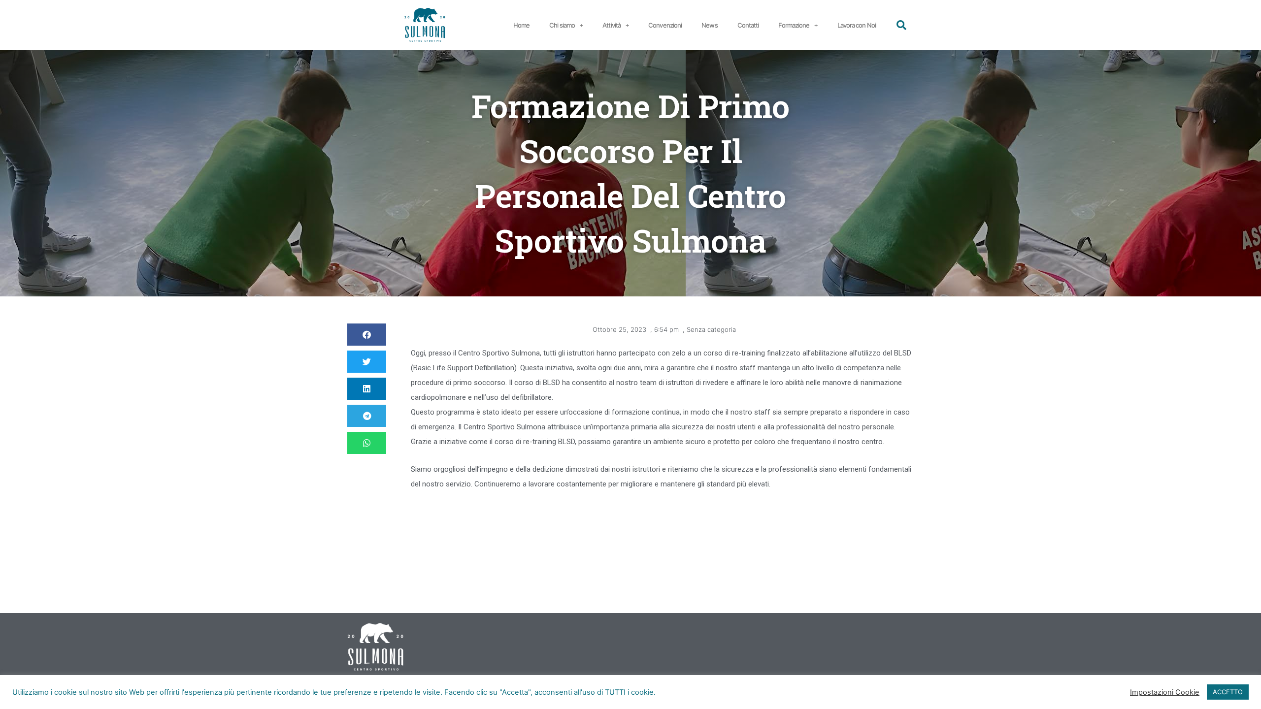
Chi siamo (562, 25)
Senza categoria (711, 329)
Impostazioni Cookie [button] (1164, 692)
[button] (901, 25)
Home (521, 25)
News (709, 25)
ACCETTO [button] (1228, 692)
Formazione (793, 25)
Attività (611, 25)
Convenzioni (665, 25)
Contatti (748, 25)
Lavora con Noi (856, 25)
